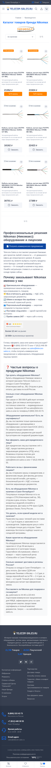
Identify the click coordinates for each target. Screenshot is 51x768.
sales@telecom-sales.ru (16, 740)
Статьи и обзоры (8, 680)
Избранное (6, 673)
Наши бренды (7, 689)
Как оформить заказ (35, 695)
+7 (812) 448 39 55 (16, 721)
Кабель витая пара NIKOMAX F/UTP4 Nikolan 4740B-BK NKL (12, 185)
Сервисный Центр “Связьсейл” (9, 685)
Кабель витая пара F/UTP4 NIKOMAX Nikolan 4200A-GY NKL (13, 75)
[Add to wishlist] (21, 51)
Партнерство (32, 669)
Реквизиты (6, 677)
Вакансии (31, 699)
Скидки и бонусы (33, 691)
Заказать (14, 150)
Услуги (4, 696)
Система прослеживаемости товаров (38, 686)
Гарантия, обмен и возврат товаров (37, 680)
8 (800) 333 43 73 (15, 713)
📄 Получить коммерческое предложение (24, 246)
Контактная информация (11, 670)
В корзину (14, 94)
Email (37, 2)
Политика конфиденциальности (24, 754)
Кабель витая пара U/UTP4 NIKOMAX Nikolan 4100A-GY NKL (13, 130)
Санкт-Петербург (12, 2)
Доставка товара (33, 672)
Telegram (45, 2)
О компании (6, 693)
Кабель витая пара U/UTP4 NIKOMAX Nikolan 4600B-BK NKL (37, 185)
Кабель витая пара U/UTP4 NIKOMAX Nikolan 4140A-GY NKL (37, 75)
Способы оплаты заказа (36, 676)
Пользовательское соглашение (17, 757)
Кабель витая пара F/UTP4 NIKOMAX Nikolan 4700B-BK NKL (37, 130)
